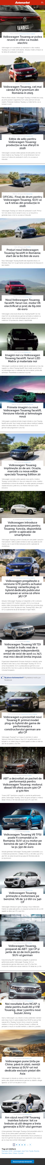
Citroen (15, 1153)
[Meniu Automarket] (42, 2)
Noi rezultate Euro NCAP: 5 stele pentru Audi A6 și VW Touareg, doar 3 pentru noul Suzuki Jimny (22, 1008)
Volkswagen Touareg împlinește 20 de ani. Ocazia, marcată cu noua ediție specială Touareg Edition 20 (22, 470)
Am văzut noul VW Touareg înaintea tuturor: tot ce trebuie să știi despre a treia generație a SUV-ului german (22, 1122)
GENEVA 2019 (29, 890)
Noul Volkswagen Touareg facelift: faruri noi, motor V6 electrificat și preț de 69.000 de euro (22, 304)
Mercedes (5, 1151)
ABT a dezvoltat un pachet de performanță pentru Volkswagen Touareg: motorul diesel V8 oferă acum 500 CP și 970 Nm (22, 784)
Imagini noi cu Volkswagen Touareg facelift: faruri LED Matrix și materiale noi (22, 358)
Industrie (29, 194)
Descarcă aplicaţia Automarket (22, 1161)
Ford (26, 1151)
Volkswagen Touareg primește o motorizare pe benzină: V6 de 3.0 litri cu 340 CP (22, 897)
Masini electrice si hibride (27, 33)
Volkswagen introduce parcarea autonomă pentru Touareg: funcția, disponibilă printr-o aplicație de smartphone (22, 528)
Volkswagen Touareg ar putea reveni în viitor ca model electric (22, 39)
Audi (23, 1151)
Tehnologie (28, 519)
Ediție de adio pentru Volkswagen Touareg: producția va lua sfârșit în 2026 (22, 143)
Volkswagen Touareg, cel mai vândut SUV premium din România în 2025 (22, 89)
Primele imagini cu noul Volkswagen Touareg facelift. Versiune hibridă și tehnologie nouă (22, 412)
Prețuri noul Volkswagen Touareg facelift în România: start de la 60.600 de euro (22, 253)
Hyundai (20, 1153)
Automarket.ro (22, 3)
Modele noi (29, 136)
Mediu (28, 641)
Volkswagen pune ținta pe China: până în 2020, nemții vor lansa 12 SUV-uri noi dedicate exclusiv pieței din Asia (22, 1067)
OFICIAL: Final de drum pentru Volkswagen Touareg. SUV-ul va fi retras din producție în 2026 (22, 201)
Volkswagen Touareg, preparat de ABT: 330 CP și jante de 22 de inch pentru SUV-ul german (22, 950)
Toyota (31, 1151)
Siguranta (30, 1001)
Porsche (36, 1151)
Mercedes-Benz (7, 1153)
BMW (10, 1151)
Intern (28, 83)
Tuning (29, 775)
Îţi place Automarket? (14, 678)
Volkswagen (17, 1151)
